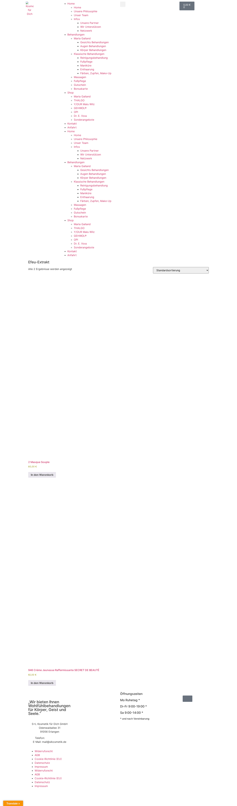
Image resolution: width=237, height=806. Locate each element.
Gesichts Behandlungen (94, 42)
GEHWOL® (80, 108)
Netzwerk (86, 30)
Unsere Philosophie (85, 11)
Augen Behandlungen (93, 46)
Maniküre (85, 65)
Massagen (80, 77)
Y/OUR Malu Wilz (84, 104)
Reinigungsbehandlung (94, 57)
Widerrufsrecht (44, 751)
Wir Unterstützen (90, 26)
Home (71, 3)
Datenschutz (42, 762)
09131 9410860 (54, 738)
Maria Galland (82, 38)
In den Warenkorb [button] (42, 474)
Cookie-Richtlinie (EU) (48, 759)
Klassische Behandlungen (89, 53)
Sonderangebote (84, 119)
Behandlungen (75, 34)
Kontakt (72, 123)
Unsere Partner (89, 23)
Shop (70, 92)
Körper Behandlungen (93, 50)
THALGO (79, 100)
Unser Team (81, 15)
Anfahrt (72, 127)
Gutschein (80, 84)
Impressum (41, 766)
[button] (122, 4)
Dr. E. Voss (80, 115)
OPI (76, 112)
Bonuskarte (81, 88)
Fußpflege (86, 61)
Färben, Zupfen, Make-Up (95, 73)
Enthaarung (87, 69)
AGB (37, 755)
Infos (77, 19)
